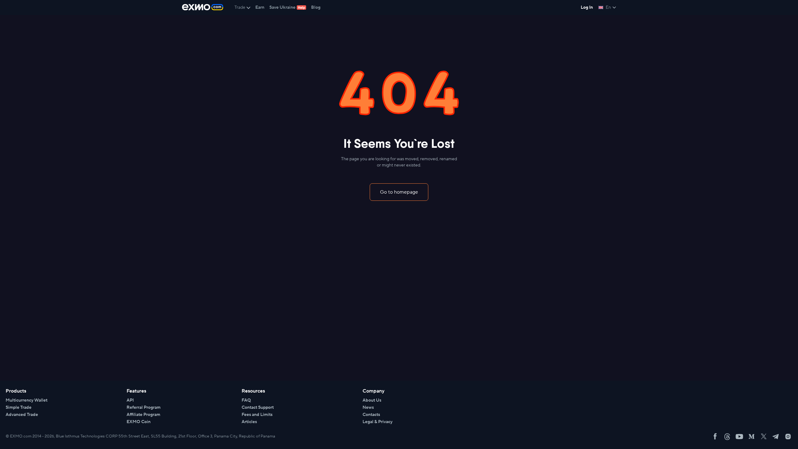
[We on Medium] (751, 436)
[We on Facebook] (715, 436)
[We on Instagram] (788, 436)
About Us (372, 400)
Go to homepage (399, 192)
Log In (587, 7)
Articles (249, 422)
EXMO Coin (139, 422)
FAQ (246, 400)
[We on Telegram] (776, 436)
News (368, 407)
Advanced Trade (22, 415)
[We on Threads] (727, 436)
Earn (259, 7)
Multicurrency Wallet (26, 400)
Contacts (371, 415)
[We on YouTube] (739, 436)
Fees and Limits (257, 415)
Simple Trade (18, 407)
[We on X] (763, 436)
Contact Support (258, 407)
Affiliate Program (143, 415)
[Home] (202, 7)
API (130, 400)
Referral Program (144, 407)
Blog (315, 7)
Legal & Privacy (377, 422)
